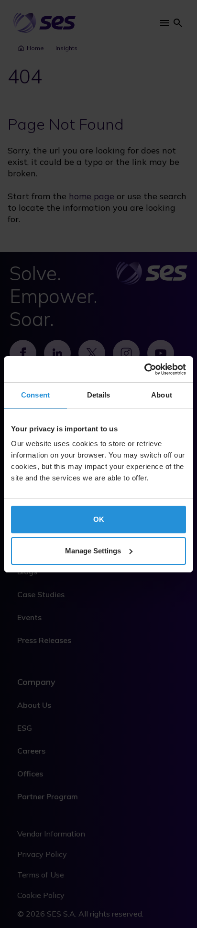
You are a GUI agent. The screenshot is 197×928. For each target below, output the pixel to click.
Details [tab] (98, 395)
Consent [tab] (35, 395)
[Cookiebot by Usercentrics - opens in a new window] (144, 369)
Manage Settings (93, 551)
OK (98, 519)
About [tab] (161, 395)
